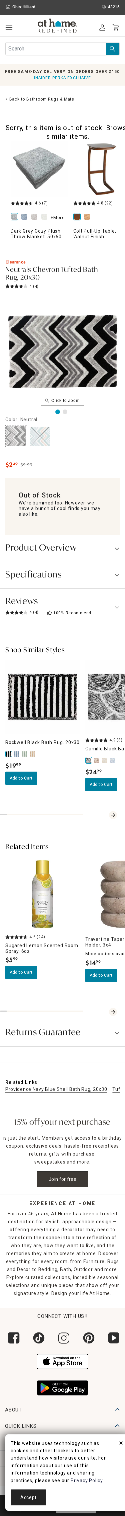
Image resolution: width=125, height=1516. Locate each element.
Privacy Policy (87, 1480)
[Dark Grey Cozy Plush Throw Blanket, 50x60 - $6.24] (39, 169)
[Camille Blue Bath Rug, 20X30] (113, 760)
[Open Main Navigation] (8, 27)
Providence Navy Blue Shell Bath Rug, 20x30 (56, 1089)
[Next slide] (113, 815)
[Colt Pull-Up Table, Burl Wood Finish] (88, 217)
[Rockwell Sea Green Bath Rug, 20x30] (25, 754)
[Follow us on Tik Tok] (37, 1338)
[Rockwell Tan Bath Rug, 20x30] (33, 754)
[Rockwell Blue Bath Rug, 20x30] (17, 754)
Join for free (62, 1179)
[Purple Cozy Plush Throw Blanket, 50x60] (36, 217)
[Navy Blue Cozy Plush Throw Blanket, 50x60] (26, 217)
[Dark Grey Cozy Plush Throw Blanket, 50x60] (16, 217)
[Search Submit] (112, 49)
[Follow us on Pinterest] (87, 1338)
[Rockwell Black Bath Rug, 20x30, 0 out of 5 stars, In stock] (42, 697)
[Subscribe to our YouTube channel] (112, 1338)
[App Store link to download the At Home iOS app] (62, 1360)
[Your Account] (102, 28)
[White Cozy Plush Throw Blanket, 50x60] (46, 217)
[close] (121, 1444)
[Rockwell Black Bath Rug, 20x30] (9, 754)
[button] (57, 27)
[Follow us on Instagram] (62, 1338)
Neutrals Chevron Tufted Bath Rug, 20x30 (51, 274)
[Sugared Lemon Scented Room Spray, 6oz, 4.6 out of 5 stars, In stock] (42, 894)
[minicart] (116, 27)
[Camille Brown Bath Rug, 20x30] (97, 760)
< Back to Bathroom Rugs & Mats (39, 99)
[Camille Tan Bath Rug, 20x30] (105, 760)
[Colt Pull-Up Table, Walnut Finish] (78, 217)
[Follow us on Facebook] (12, 1338)
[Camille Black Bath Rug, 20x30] (89, 760)
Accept (28, 1497)
